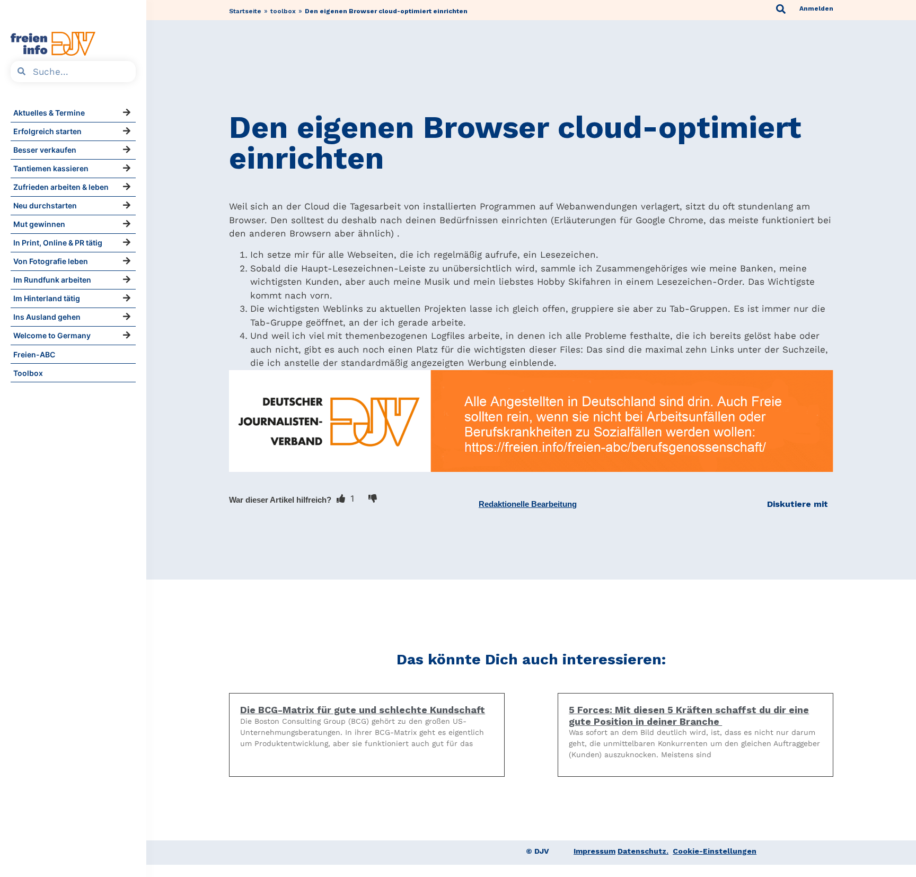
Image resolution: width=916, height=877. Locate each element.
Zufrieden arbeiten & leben (61, 186)
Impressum (594, 851)
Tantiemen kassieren (51, 168)
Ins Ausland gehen (47, 316)
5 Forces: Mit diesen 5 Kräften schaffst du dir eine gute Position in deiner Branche (689, 715)
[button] (528, 504)
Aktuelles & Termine (49, 112)
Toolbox (28, 373)
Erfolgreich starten (47, 131)
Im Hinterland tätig (46, 298)
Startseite (245, 11)
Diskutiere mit (797, 504)
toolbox (283, 11)
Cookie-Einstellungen (714, 851)
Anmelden (816, 8)
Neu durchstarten (45, 205)
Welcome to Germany (52, 335)
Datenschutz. (643, 851)
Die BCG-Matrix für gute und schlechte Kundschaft (362, 709)
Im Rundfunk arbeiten (52, 279)
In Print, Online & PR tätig (57, 242)
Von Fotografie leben (50, 261)
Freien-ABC (34, 354)
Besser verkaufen (44, 149)
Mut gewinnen (39, 224)
